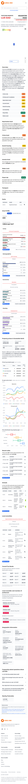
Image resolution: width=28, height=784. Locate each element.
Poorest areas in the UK (20, 741)
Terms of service (11, 772)
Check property (4, 737)
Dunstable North (14, 26)
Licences (18, 772)
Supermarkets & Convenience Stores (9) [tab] (14, 519)
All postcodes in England (6, 742)
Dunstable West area (17, 213)
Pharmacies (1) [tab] (14, 526)
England (3, 24)
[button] (14, 44)
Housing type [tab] (14, 313)
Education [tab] (14, 282)
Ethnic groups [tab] (14, 256)
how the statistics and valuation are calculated (16, 713)
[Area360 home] (7, 2)
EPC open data (21, 709)
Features (3, 740)
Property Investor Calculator (7, 749)
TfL (22, 710)
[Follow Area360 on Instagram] (5, 729)
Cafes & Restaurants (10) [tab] (14, 524)
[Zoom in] (25, 58)
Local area (9, 213)
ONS (18, 709)
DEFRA (14, 710)
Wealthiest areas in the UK (20, 743)
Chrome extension (18, 749)
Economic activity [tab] (14, 287)
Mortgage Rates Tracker (6, 751)
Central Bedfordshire (20, 24)
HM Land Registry (5, 709)
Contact (2, 764)
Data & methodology (5, 766)
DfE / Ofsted (14, 709)
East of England (10, 24)
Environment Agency (9, 710)
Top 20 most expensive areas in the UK (20, 738)
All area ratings (18, 735)
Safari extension (18, 751)
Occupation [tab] (14, 284)
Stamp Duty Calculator (6, 753)
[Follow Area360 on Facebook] (2, 729)
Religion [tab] (14, 259)
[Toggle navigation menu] (26, 3)
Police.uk (10, 709)
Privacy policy (4, 772)
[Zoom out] (25, 60)
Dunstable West (5, 26)
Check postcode (4, 735)
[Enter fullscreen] (25, 29)
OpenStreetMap (19, 710)
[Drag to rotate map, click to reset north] (25, 62)
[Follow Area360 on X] (7, 729)
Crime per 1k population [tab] (14, 231)
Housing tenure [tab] (14, 310)
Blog (2, 760)
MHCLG (3, 710)
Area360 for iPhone (19, 753)
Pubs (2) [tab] (14, 521)
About (2, 762)
